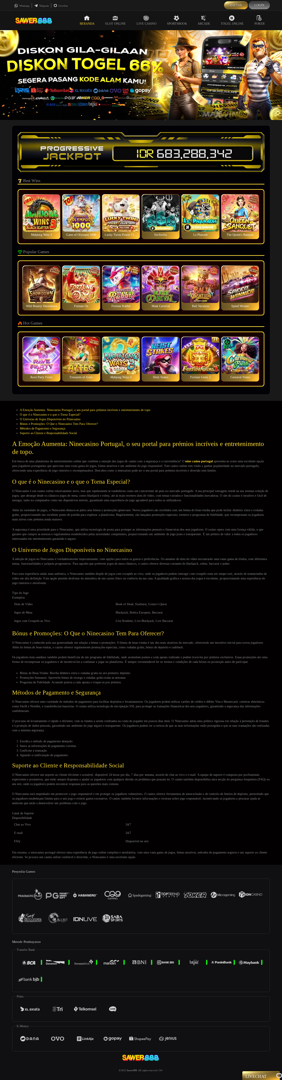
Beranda (87, 23)
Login (259, 5)
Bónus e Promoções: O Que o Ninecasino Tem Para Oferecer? (59, 424)
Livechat (63, 5)
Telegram (44, 5)
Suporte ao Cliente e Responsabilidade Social (48, 433)
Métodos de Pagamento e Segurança (42, 428)
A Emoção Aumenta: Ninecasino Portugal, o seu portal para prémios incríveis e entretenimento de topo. (85, 410)
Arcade (204, 23)
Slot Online (115, 23)
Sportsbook (177, 23)
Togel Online (232, 23)
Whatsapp (24, 5)
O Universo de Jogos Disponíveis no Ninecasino (50, 419)
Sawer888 (132, 1070)
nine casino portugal (199, 461)
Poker (259, 23)
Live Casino (146, 23)
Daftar (236, 5)
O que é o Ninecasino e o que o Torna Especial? (50, 414)
